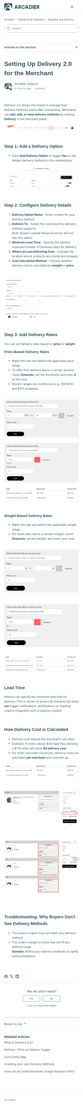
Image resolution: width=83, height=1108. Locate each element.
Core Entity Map (15, 1057)
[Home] (22, 6)
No (51, 998)
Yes (31, 998)
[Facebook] (6, 976)
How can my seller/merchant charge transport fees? (39, 1071)
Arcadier (9, 19)
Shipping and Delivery (61, 19)
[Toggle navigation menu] (72, 7)
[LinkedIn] (17, 976)
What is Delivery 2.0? (18, 1042)
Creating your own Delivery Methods (29, 1064)
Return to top (13, 1024)
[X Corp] (11, 976)
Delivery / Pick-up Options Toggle (27, 1049)
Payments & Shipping (31, 19)
